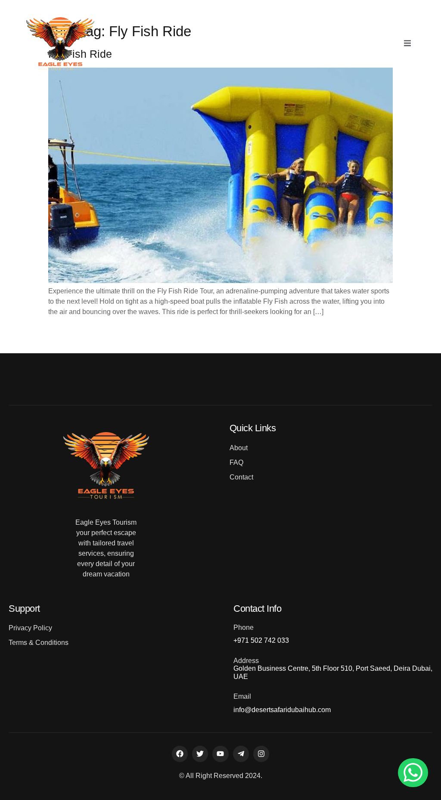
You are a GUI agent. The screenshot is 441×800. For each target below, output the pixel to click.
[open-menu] (407, 44)
